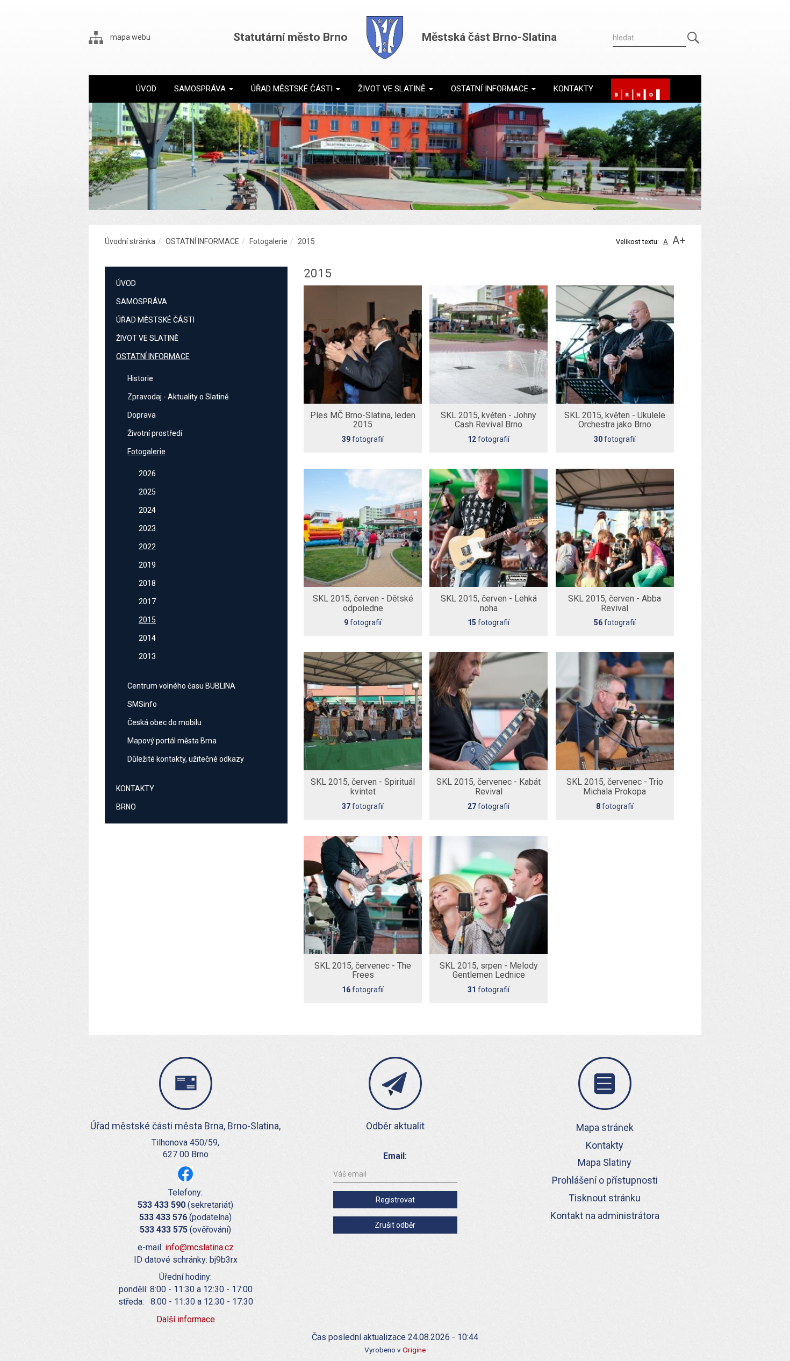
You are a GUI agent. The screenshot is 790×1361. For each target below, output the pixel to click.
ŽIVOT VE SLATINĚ (147, 338)
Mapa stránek (605, 1127)
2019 (147, 565)
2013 (147, 656)
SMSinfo (142, 704)
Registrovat (395, 1199)
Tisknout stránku (605, 1198)
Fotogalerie (268, 241)
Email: (395, 1156)
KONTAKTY (135, 788)
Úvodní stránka (130, 241)
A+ (678, 240)
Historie (140, 378)
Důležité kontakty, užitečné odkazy (185, 759)
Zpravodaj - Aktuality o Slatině (177, 396)
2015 (147, 619)
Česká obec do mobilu (164, 722)
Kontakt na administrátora (604, 1215)
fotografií (362, 427)
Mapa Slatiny (604, 1162)
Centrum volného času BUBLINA (181, 686)
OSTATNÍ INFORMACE (202, 241)
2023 (147, 528)
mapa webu (129, 37)
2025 (147, 492)
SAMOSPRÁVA (141, 301)
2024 (147, 510)
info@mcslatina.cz (199, 1247)
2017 (147, 601)
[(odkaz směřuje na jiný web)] (640, 89)
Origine (414, 1349)
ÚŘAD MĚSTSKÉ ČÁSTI (155, 320)
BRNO (126, 807)
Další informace (185, 1319)
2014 (147, 638)
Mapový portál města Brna (172, 740)
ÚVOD (126, 283)
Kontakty (604, 1145)
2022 (147, 546)
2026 (147, 473)
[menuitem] (146, 88)
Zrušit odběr (395, 1225)
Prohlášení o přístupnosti (605, 1180)
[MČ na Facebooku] (185, 1174)
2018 (147, 583)
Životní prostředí (154, 433)
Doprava (141, 415)
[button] (203, 88)
